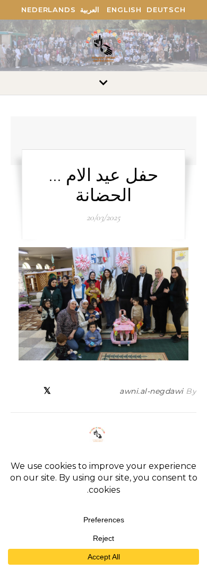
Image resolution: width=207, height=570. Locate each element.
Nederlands (48, 9)
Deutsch (166, 9)
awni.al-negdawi (151, 391)
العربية (89, 9)
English (124, 9)
